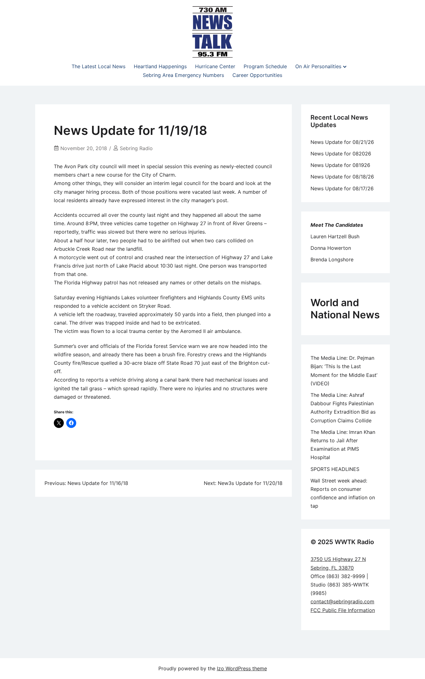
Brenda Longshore (332, 259)
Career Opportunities (257, 75)
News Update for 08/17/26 (342, 188)
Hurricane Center (215, 66)
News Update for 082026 (341, 153)
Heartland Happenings (160, 66)
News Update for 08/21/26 (342, 142)
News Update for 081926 (340, 165)
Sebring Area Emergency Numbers (183, 75)
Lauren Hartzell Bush (335, 236)
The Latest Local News (98, 66)
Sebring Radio (136, 148)
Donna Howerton (331, 248)
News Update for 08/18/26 (342, 176)
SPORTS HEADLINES (335, 469)
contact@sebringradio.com (342, 601)
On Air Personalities (318, 66)
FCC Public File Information (343, 610)
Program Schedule (265, 66)
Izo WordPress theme (242, 668)
